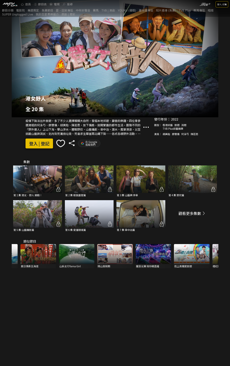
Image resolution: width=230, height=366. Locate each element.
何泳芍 (185, 134)
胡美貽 (166, 134)
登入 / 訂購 (222, 4)
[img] (10, 4)
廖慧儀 (176, 134)
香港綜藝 (168, 125)
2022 (174, 119)
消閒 (183, 125)
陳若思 (194, 134)
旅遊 (177, 125)
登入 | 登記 (39, 143)
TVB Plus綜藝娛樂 (173, 128)
